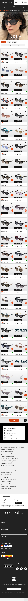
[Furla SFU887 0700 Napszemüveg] (20, 115)
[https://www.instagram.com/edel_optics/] (21, 569)
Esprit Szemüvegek (6, 488)
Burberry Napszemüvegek (7, 465)
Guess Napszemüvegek (7, 461)
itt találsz (9, 506)
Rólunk (3, 522)
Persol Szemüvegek (6, 481)
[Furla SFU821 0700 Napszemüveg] (7, 84)
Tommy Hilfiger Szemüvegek (8, 486)
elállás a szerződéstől (14, 589)
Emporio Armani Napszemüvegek (9, 458)
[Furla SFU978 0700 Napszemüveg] (7, 345)
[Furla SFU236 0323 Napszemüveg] (7, 376)
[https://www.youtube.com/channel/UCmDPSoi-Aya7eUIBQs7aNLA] (25, 569)
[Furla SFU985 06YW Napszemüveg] (20, 207)
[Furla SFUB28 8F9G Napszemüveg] (20, 69)
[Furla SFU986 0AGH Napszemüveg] (7, 253)
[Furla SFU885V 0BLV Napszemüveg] (7, 130)
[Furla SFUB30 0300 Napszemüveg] (20, 130)
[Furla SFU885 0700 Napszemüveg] (7, 222)
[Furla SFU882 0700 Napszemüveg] (20, 176)
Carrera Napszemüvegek (7, 454)
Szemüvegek (13, 10)
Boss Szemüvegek (5, 484)
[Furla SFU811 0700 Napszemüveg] (20, 146)
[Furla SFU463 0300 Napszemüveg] (20, 407)
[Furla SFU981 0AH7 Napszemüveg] (20, 238)
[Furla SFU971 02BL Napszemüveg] (20, 330)
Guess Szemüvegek (6, 483)
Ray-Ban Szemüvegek (6, 472)
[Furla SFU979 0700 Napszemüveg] (20, 299)
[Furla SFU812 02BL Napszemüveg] (20, 84)
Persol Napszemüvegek (7, 453)
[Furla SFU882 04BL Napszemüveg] (7, 161)
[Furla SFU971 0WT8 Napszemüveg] (20, 360)
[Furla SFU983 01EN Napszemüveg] (7, 207)
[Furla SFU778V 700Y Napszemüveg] (20, 284)
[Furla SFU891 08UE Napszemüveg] (7, 407)
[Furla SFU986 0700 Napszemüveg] (20, 253)
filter (4, 42)
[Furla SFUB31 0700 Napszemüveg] (7, 192)
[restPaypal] (9, 546)
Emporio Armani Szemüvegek (8, 479)
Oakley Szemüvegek (6, 474)
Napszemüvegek (4, 10)
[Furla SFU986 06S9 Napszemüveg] (7, 360)
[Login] (14, 7)
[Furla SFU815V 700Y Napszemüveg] (20, 314)
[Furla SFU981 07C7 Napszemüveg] (20, 99)
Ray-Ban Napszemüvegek (7, 449)
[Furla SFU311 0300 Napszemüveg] (7, 391)
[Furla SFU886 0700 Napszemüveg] (20, 161)
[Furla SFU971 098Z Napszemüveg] (20, 192)
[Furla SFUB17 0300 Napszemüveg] (7, 299)
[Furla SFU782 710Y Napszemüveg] (7, 115)
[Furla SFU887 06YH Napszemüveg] (7, 268)
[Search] (4, 7)
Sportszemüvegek (23, 10)
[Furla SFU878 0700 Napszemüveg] (7, 330)
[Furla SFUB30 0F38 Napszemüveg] (20, 345)
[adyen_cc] (2, 546)
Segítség (3, 536)
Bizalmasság (22, 592)
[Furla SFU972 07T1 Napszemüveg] (7, 146)
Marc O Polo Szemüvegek (7, 477)
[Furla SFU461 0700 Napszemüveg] (20, 391)
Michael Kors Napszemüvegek (8, 460)
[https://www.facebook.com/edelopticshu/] (17, 569)
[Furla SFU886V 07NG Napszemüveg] (7, 314)
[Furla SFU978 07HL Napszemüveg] (7, 238)
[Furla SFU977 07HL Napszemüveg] (7, 176)
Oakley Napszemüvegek (7, 451)
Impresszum (14, 593)
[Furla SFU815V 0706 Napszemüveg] (7, 284)
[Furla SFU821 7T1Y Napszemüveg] (20, 268)
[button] (7, 2)
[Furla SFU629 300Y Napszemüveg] (20, 376)
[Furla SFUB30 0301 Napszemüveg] (7, 53)
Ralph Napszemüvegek (7, 463)
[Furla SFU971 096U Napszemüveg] (7, 99)
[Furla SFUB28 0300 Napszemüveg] (7, 69)
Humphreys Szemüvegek (7, 475)
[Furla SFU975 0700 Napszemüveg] (20, 53)
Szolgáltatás (4, 529)
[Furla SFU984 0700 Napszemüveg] (20, 222)
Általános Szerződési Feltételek (10, 592)
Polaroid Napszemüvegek (7, 456)
